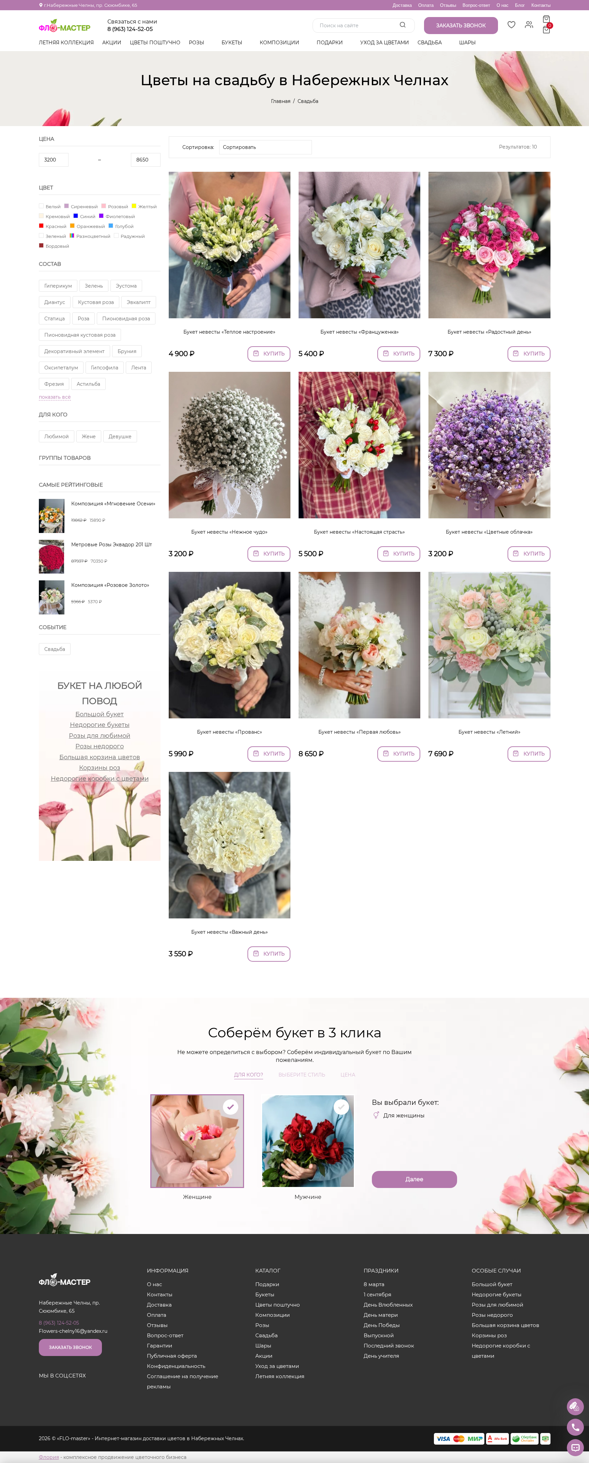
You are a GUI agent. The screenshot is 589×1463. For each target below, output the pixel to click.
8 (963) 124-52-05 (130, 29)
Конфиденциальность (176, 1366)
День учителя (381, 1356)
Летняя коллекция (66, 43)
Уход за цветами (384, 43)
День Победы (382, 1325)
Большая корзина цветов (99, 757)
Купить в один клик (229, 309)
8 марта (374, 1284)
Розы (197, 43)
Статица (54, 319)
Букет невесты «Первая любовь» (359, 732)
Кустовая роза (96, 302)
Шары (468, 43)
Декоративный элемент (74, 351)
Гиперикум (58, 286)
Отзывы (448, 5)
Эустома (126, 286)
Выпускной (379, 1335)
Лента (138, 368)
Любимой (56, 436)
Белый (53, 206)
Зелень (94, 286)
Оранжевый (90, 226)
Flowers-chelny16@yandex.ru (73, 1331)
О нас (503, 5)
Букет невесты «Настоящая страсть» (359, 532)
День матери (381, 1315)
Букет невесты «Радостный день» (489, 332)
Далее (414, 1179)
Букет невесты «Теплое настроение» (229, 332)
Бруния (127, 351)
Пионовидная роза (126, 319)
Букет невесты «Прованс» (229, 732)
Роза (83, 319)
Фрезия (54, 384)
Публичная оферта (172, 1356)
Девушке (120, 436)
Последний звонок (389, 1345)
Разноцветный (92, 236)
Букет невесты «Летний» (489, 732)
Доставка (402, 5)
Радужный (132, 236)
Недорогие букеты (100, 725)
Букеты (233, 43)
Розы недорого (99, 746)
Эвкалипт (139, 302)
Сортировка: (198, 147)
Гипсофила (104, 368)
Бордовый (57, 245)
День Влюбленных (388, 1304)
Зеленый (55, 236)
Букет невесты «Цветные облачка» (489, 532)
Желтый (147, 206)
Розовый (117, 206)
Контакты (540, 5)
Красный (55, 226)
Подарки (330, 43)
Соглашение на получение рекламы (182, 1381)
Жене (89, 436)
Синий (87, 216)
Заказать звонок (70, 1347)
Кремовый (57, 216)
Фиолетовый (120, 216)
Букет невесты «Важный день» (229, 932)
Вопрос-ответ (476, 5)
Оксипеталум (61, 368)
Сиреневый (84, 206)
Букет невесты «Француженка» (359, 332)
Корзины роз (99, 768)
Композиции (280, 43)
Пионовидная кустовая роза (80, 335)
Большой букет (99, 714)
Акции (111, 43)
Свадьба (430, 43)
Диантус (54, 302)
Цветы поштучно (155, 43)
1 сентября (377, 1294)
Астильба (88, 384)
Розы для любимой (99, 736)
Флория (49, 1457)
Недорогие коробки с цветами (100, 778)
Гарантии (159, 1345)
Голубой (124, 226)
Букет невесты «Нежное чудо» (229, 532)
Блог (520, 5)
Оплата (426, 5)
